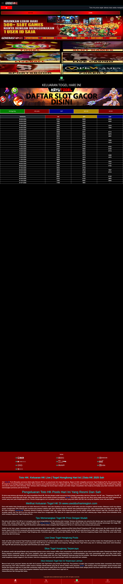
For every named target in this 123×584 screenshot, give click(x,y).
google (82, 565)
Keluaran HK (19, 510)
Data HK (68, 497)
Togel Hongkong (45, 523)
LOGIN (90, 13)
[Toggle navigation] (2, 3)
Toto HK (7, 482)
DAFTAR (30, 13)
